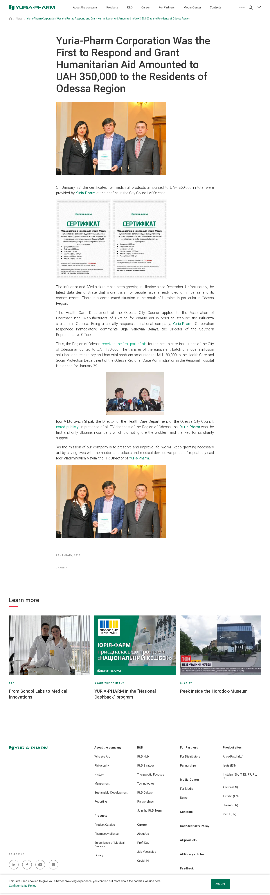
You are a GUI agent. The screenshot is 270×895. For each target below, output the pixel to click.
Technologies (145, 783)
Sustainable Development (110, 792)
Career (145, 7)
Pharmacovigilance (106, 833)
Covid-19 (143, 860)
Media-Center (192, 7)
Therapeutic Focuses (150, 774)
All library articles (192, 854)
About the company (85, 7)
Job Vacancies (146, 851)
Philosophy (101, 765)
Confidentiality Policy (22, 885)
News (184, 797)
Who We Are (102, 756)
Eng (242, 7)
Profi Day (143, 842)
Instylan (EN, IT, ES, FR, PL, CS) (240, 776)
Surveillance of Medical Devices (109, 844)
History (99, 774)
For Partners (167, 7)
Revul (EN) (229, 814)
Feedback (187, 868)
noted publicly (67, 427)
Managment (101, 783)
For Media (186, 788)
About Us (143, 833)
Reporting (100, 801)
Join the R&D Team (149, 810)
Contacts (215, 7)
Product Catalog (104, 824)
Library (98, 855)
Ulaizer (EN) (230, 805)
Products (112, 7)
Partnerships (145, 801)
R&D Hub (143, 756)
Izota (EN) (229, 765)
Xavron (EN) (230, 787)
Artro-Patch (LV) (233, 756)
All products (188, 840)
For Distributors (190, 756)
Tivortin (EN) (231, 796)
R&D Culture (145, 792)
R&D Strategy (145, 765)
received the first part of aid (124, 344)
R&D (130, 7)
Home (10, 18)
